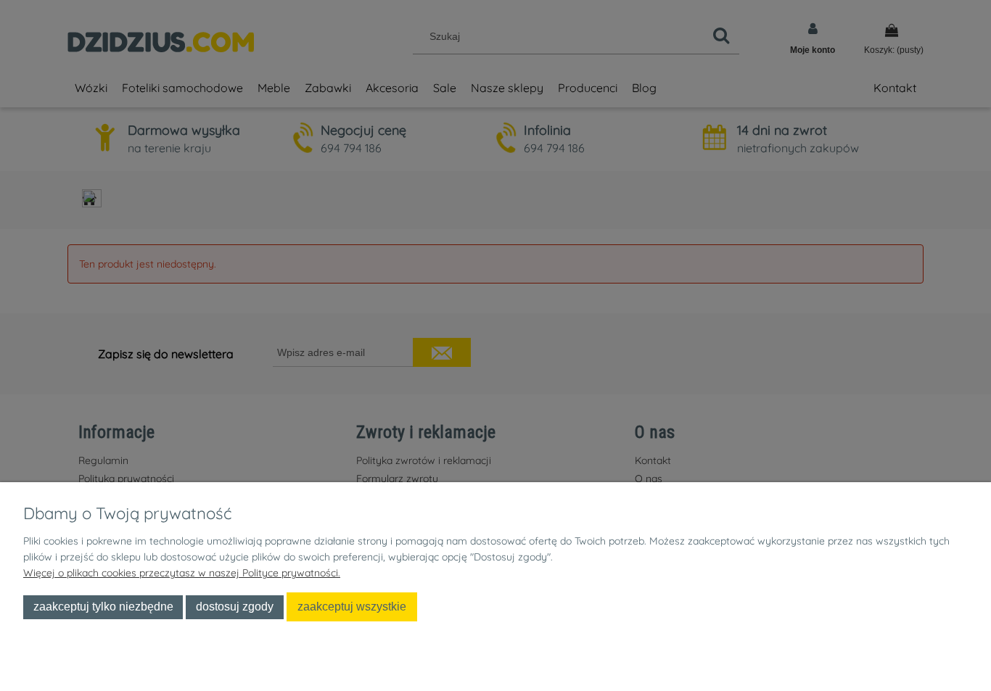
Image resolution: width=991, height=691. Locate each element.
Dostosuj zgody (235, 606)
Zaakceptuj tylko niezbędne (103, 606)
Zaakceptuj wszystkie (351, 606)
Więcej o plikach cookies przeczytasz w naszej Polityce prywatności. (181, 572)
